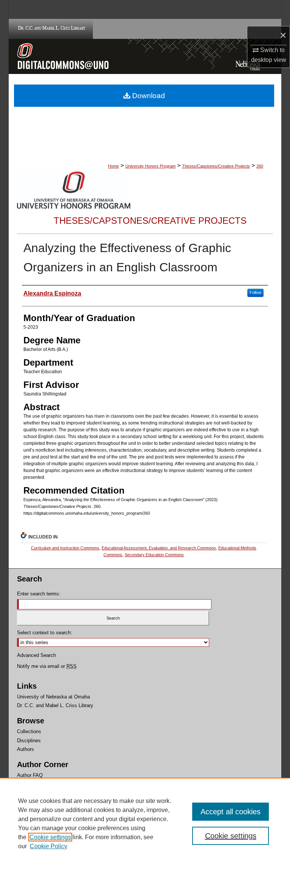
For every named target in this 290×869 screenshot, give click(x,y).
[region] (145, 823)
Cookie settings (50, 837)
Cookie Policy (48, 846)
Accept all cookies (231, 811)
